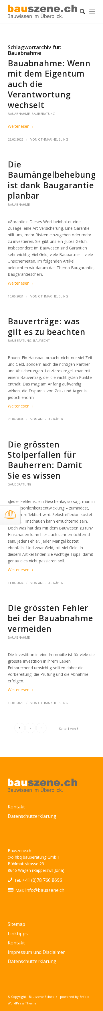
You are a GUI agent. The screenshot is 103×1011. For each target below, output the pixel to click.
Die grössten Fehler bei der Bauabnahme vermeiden (50, 618)
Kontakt (16, 807)
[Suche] (79, 11)
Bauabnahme (19, 113)
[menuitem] (79, 11)
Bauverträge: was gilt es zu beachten (47, 326)
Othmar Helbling (53, 139)
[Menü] (92, 11)
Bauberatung (43, 113)
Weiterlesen (18, 126)
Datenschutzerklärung (32, 816)
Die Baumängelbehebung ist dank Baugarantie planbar (52, 180)
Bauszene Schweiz (43, 996)
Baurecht (41, 340)
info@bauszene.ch (44, 890)
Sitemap (16, 924)
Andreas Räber (50, 419)
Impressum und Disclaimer (36, 952)
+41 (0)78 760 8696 (42, 880)
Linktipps (18, 933)
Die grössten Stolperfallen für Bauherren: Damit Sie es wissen (45, 460)
